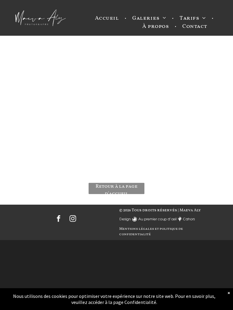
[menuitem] (108, 18)
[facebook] (59, 219)
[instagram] (73, 219)
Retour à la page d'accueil (116, 188)
